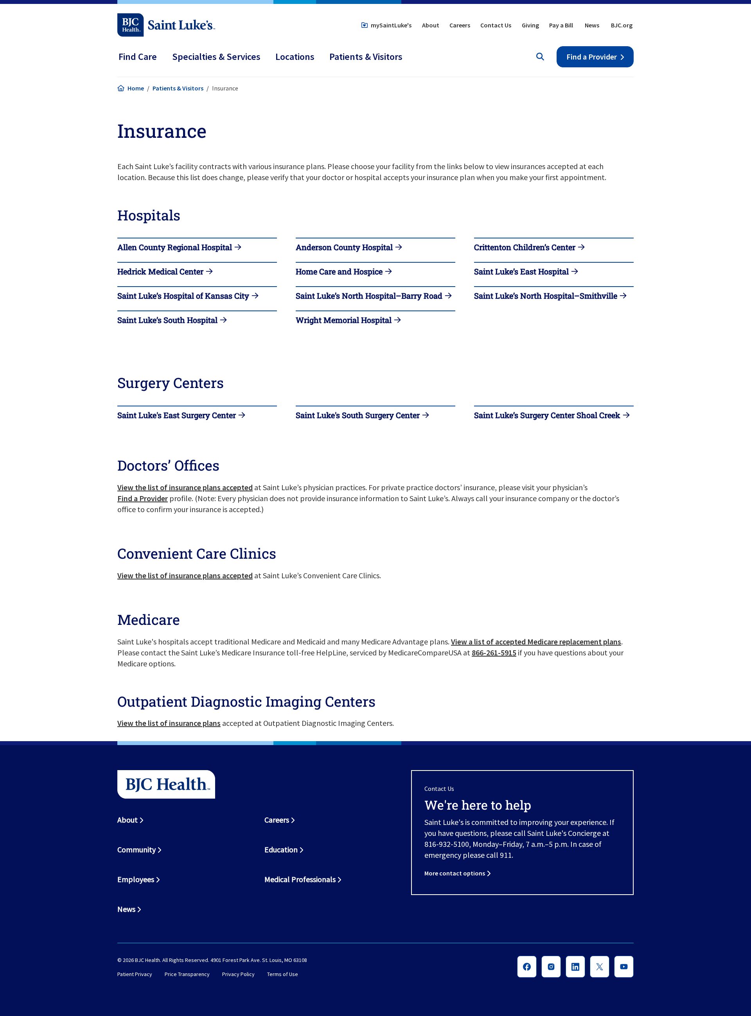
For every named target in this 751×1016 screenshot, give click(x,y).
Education (281, 849)
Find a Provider (591, 56)
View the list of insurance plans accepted (185, 487)
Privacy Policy (238, 974)
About (430, 25)
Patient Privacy (134, 974)
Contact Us (495, 25)
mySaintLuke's (391, 25)
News (592, 25)
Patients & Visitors (178, 88)
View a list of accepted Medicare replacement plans (536, 641)
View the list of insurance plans (169, 723)
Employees (135, 879)
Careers (459, 25)
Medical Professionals (300, 879)
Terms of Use (282, 974)
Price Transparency (187, 974)
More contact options (454, 873)
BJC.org (621, 25)
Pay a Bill (561, 25)
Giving (530, 25)
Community (136, 849)
